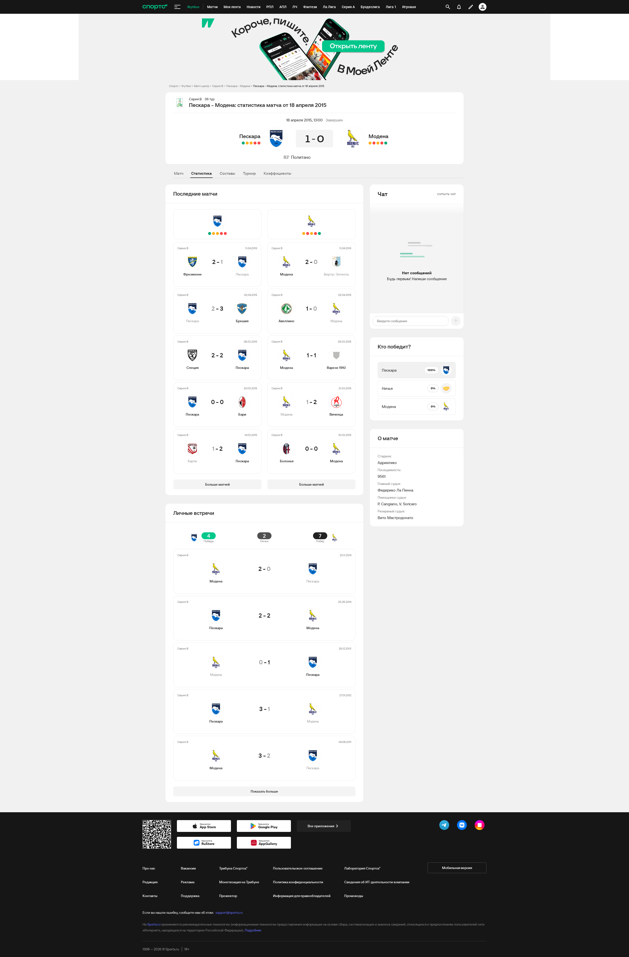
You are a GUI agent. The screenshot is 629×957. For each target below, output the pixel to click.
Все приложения (321, 826)
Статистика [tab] (201, 173)
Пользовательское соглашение (298, 868)
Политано (301, 157)
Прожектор (228, 896)
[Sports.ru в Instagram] (480, 826)
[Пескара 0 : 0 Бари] (247, 143)
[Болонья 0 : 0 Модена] (370, 143)
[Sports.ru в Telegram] (445, 826)
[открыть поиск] (448, 7)
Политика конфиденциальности (298, 882)
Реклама (187, 882)
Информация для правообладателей (301, 896)
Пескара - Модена (238, 86)
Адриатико (387, 462)
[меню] (177, 7)
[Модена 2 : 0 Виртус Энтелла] (385, 143)
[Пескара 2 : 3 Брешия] (255, 143)
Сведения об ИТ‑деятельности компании (376, 882)
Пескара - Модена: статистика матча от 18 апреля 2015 (288, 86)
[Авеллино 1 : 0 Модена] (381, 143)
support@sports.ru (229, 912)
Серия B (217, 86)
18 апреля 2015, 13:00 (304, 119)
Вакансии (188, 868)
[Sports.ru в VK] (463, 826)
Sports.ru (153, 924)
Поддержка (190, 896)
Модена (378, 136)
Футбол (186, 86)
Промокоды (353, 896)
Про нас (149, 868)
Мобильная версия (457, 868)
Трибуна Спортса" (233, 868)
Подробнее (253, 930)
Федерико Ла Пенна (395, 490)
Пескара (249, 136)
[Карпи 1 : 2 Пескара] (243, 143)
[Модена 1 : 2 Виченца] (373, 143)
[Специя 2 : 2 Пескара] (251, 143)
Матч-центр (201, 86)
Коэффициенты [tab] (277, 173)
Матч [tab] (178, 173)
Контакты (150, 896)
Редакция (150, 882)
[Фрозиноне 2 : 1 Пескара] (258, 143)
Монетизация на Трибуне (239, 882)
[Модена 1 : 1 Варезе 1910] (377, 143)
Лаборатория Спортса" (362, 868)
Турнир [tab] (249, 173)
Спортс (173, 86)
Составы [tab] (227, 173)
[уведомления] (459, 7)
